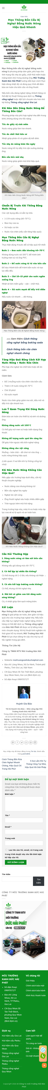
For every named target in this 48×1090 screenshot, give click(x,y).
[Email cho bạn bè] (26, 742)
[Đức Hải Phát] (24, 8)
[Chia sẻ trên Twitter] (22, 742)
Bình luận (10, 794)
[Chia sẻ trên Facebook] (17, 742)
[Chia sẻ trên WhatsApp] (13, 742)
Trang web (10, 838)
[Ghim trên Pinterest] (31, 742)
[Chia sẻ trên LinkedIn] (35, 742)
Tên (7, 815)
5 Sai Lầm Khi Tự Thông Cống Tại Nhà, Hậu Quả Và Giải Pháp (35, 764)
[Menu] (3, 8)
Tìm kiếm (6, 874)
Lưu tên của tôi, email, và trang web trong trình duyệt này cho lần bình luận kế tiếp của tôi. (24, 854)
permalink (26, 754)
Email (8, 827)
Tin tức (24, 16)
